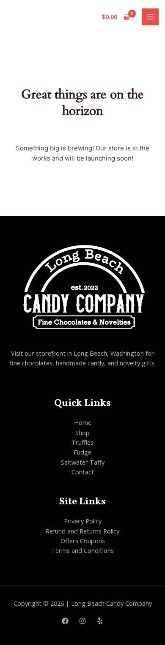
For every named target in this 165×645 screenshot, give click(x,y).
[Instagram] (82, 621)
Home (82, 422)
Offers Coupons (82, 540)
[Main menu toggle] (150, 16)
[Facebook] (65, 621)
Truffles (83, 442)
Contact (83, 472)
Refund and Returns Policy (82, 531)
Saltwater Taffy (82, 462)
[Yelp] (99, 621)
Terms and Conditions (82, 550)
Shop (82, 432)
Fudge (82, 452)
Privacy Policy (83, 521)
